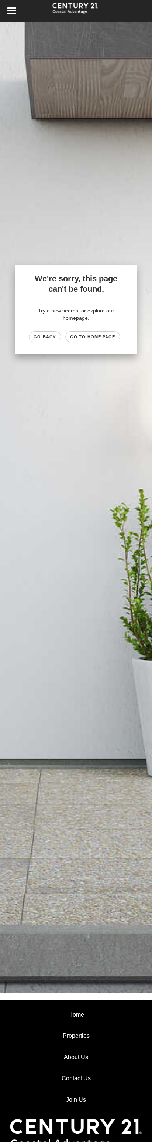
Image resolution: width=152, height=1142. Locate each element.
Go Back (45, 337)
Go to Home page (92, 337)
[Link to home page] (76, 11)
